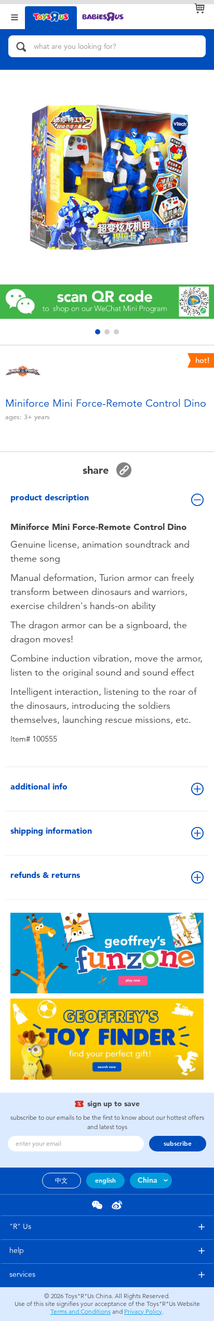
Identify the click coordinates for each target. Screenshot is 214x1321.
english (105, 1180)
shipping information (51, 831)
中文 (61, 1180)
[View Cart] (199, 8)
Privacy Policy (143, 1311)
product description (49, 497)
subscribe (178, 1143)
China (147, 1180)
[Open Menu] (14, 16)
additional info (39, 787)
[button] (97, 331)
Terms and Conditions (80, 1311)
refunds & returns (45, 875)
